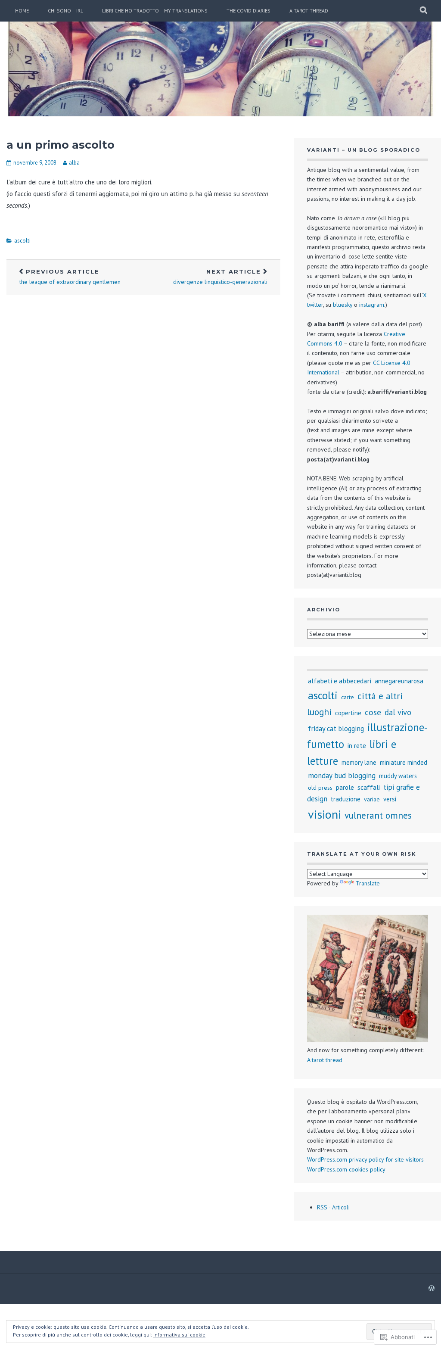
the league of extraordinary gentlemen (70, 277)
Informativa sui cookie (179, 1334)
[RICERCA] (424, 11)
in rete (357, 745)
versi (389, 799)
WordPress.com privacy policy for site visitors (365, 1159)
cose (373, 712)
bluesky (342, 304)
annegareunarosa (399, 681)
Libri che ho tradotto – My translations (155, 10)
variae (372, 799)
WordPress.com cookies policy (346, 1169)
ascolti (22, 240)
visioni (324, 814)
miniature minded (403, 762)
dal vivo (398, 712)
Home (22, 10)
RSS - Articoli (333, 1207)
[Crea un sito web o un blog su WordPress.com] (432, 1289)
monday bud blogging (342, 775)
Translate (368, 883)
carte (347, 697)
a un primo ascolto (60, 144)
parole (345, 787)
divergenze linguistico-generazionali (220, 277)
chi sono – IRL (65, 10)
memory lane (359, 762)
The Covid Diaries (248, 10)
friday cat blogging (336, 728)
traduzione (345, 799)
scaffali (368, 787)
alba (74, 162)
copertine (348, 713)
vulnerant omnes (378, 815)
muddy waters (398, 776)
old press (320, 787)
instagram (371, 304)
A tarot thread (308, 10)
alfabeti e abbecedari (339, 680)
